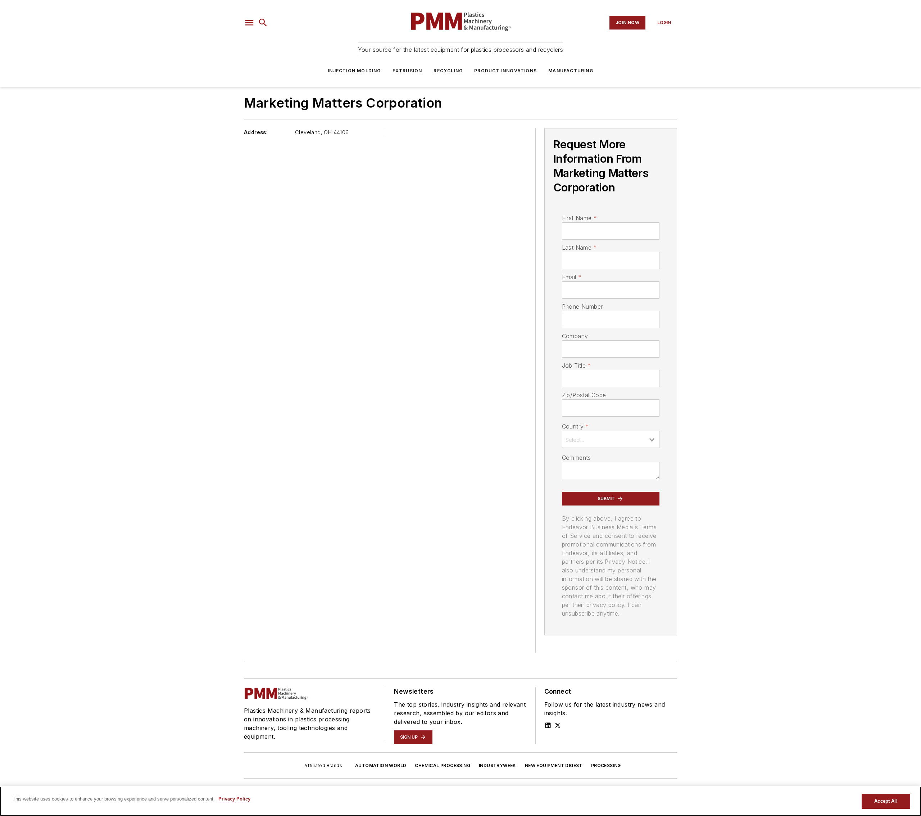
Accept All (885, 801)
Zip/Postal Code (584, 395)
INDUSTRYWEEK (497, 765)
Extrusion (407, 70)
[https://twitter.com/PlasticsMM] (557, 725)
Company (575, 336)
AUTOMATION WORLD (380, 765)
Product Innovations (505, 70)
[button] (249, 22)
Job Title (576, 365)
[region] (460, 801)
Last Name (579, 247)
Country (575, 426)
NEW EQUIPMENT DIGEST (553, 765)
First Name (579, 218)
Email (571, 277)
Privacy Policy (234, 799)
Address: (256, 132)
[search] (263, 22)
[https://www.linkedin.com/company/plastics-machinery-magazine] (548, 725)
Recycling (448, 70)
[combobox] (610, 439)
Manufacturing (570, 70)
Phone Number (582, 306)
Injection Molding (354, 70)
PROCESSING (606, 765)
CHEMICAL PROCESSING (442, 765)
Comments (576, 457)
